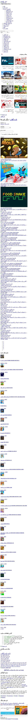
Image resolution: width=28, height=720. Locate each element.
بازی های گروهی (10, 687)
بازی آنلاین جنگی (3, 656)
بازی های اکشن (9, 678)
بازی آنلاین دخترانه (5, 657)
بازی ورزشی (9, 14)
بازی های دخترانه (12, 666)
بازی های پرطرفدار (7, 23)
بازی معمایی (9, 19)
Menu (5, 3)
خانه (4, 6)
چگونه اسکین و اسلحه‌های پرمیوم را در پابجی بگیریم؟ (12, 703)
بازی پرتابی (6, 123)
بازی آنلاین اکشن (5, 655)
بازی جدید (5, 7)
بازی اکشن (8, 10)
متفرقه (2, 123)
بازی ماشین (18, 665)
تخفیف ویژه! (7, 713)
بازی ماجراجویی (9, 20)
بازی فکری (3, 663)
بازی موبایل (5, 25)
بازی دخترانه (15, 663)
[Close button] (27, 704)
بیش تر (2, 628)
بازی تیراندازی (9, 662)
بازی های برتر (6, 24)
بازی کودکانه (9, 12)
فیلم (4, 27)
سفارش (2, 126)
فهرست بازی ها (6, 9)
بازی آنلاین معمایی (6, 661)
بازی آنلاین (3, 116)
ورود (6, 1)
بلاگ (1, 715)
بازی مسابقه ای (9, 18)
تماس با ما (5, 28)
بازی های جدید (17, 666)
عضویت (2, 1)
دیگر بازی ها (8, 22)
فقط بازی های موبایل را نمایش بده (10, 134)
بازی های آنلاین (3, 665)
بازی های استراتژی (6, 682)
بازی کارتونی (9, 16)
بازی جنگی (20, 663)
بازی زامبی (11, 663)
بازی (9, 653)
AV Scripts (15, 718)
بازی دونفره (8, 15)
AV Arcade (8, 718)
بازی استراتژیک (9, 11)
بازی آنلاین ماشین (3, 660)
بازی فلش (7, 663)
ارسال (2, 137)
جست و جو (3, 130)
